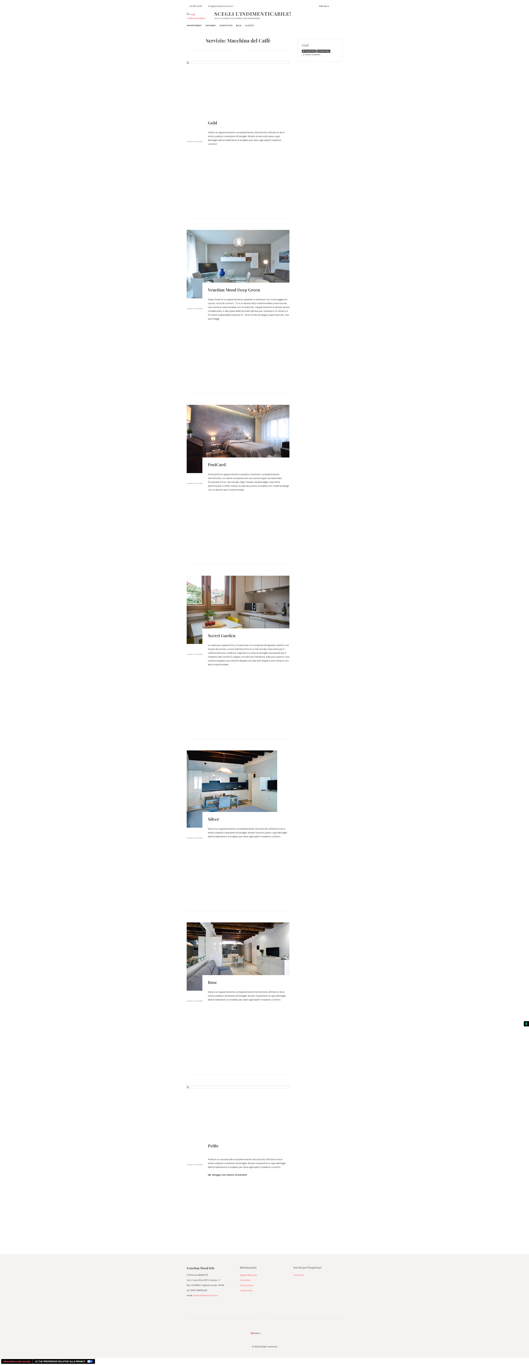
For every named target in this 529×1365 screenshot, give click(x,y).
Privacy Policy (310, 51)
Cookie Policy (324, 51)
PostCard (217, 464)
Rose (212, 982)
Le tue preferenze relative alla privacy (60, 1361)
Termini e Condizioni (312, 55)
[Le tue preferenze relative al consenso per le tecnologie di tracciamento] (526, 1023)
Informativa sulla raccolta (16, 1361)
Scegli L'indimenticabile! (252, 13)
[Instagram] (336, 6)
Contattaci (245, 1280)
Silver (213, 819)
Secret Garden (221, 635)
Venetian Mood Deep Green (234, 290)
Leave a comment (194, 141)
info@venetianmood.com (205, 1295)
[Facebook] (341, 6)
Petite (213, 1145)
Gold (212, 123)
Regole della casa (248, 1275)
